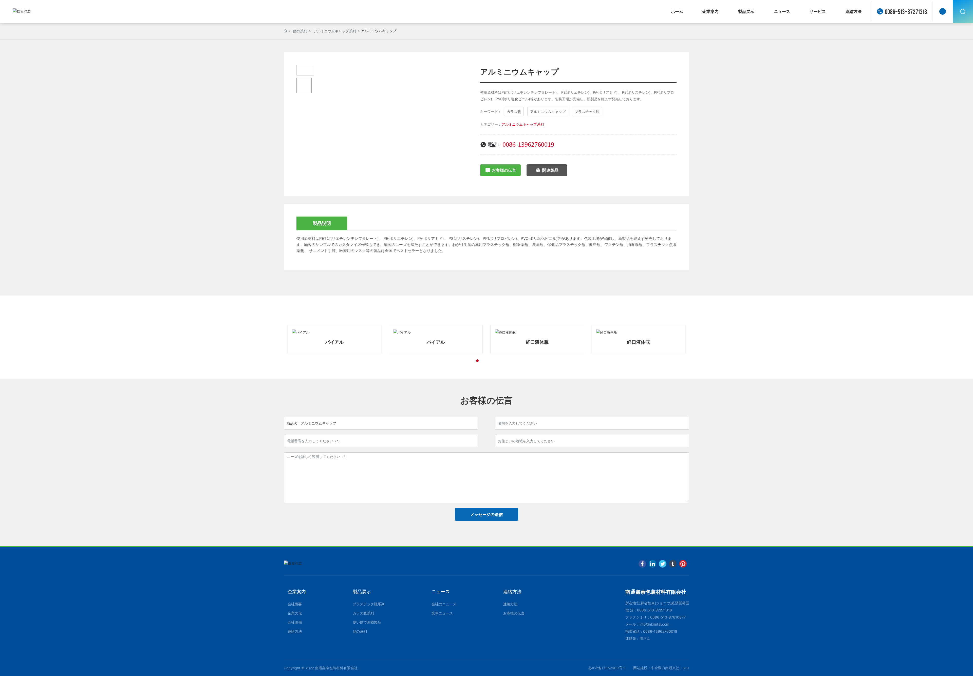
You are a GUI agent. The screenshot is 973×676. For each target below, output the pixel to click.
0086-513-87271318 (906, 11)
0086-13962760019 (528, 144)
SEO (686, 668)
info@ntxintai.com (654, 624)
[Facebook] (642, 564)
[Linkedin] (652, 564)
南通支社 (672, 668)
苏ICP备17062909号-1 (607, 668)
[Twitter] (662, 564)
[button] (468, 360)
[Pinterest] (683, 564)
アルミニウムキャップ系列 (334, 31)
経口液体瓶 (435, 342)
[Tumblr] (673, 564)
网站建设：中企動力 (649, 668)
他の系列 (300, 31)
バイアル (334, 342)
